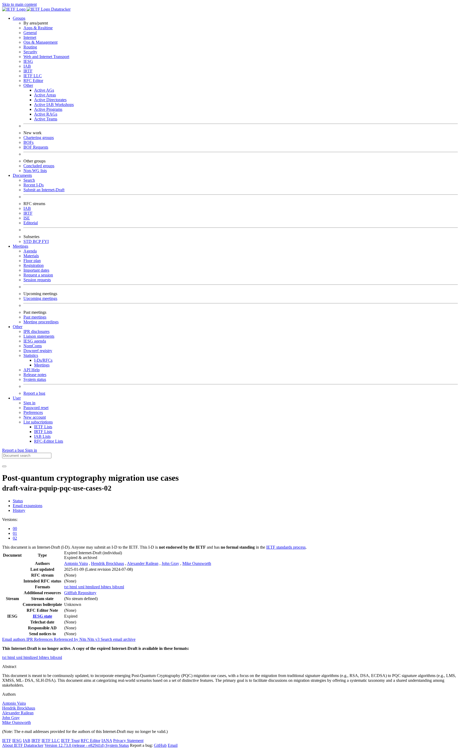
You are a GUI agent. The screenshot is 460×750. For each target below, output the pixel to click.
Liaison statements (38, 336)
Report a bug (34, 393)
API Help (31, 370)
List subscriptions (38, 422)
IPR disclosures (36, 331)
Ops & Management (40, 42)
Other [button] (17, 326)
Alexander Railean (142, 563)
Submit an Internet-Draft (43, 190)
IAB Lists (42, 436)
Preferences (33, 412)
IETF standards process (286, 547)
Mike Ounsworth (196, 563)
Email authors (14, 639)
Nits (83, 639)
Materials (31, 256)
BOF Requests (35, 147)
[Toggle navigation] (4, 466)
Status (18, 501)
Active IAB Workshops (54, 104)
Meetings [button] (20, 246)
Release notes (34, 374)
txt (66, 587)
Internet (29, 37)
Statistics (30, 355)
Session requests (37, 280)
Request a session (38, 275)
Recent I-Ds (33, 185)
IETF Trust (70, 740)
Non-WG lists (35, 170)
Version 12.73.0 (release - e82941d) (74, 745)
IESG (28, 61)
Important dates (36, 270)
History (19, 510)
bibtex (106, 587)
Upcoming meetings (40, 298)
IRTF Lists (43, 431)
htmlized (93, 587)
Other (28, 85)
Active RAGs (45, 114)
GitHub (160, 745)
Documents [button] (22, 175)
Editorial (30, 223)
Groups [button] (19, 18)
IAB (27, 66)
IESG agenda (34, 341)
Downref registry (37, 350)
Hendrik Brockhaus (107, 563)
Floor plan (32, 260)
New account (34, 417)
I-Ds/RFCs (43, 360)
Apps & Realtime (38, 28)
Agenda (30, 251)
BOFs (28, 142)
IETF (6, 740)
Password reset (35, 407)
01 (15, 533)
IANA (106, 740)
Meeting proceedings (41, 322)
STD (28, 241)
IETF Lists (43, 427)
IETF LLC (32, 76)
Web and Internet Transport (46, 56)
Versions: (10, 519)
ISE (26, 218)
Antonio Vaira (76, 563)
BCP (37, 241)
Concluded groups (38, 166)
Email (173, 745)
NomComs (32, 346)
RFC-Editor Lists (48, 441)
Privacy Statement (128, 740)
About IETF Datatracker (22, 745)
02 (15, 538)
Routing (30, 47)
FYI (45, 241)
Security (30, 52)
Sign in (29, 403)
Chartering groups (38, 137)
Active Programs (48, 109)
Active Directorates (50, 99)
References (44, 639)
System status (34, 379)
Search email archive (118, 639)
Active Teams (45, 119)
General (30, 32)
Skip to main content (19, 4)
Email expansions (27, 505)
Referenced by (66, 639)
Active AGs (44, 90)
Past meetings (34, 317)
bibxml (118, 587)
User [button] (17, 398)
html (73, 587)
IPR (30, 639)
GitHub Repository (80, 592)
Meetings (42, 365)
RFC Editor (33, 80)
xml (81, 587)
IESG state (42, 616)
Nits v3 (94, 639)
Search (29, 180)
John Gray (170, 563)
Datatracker (60, 9)
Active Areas (45, 95)
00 (15, 528)
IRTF (27, 71)
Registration (33, 265)
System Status (117, 745)
